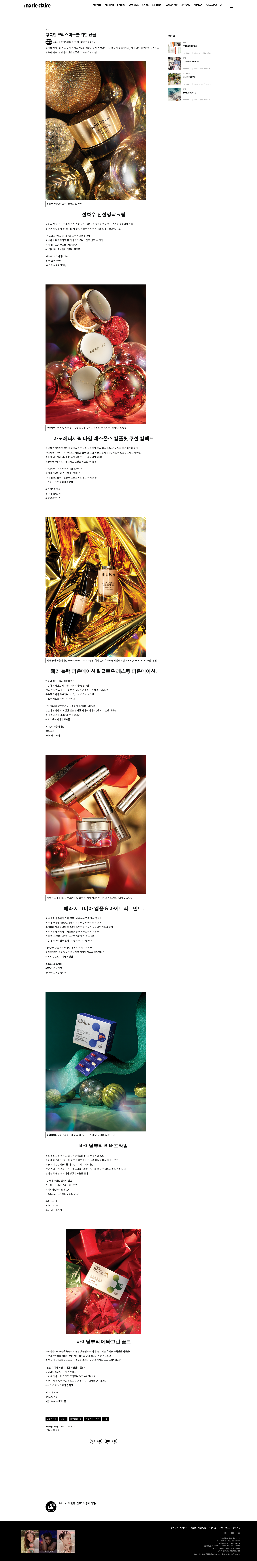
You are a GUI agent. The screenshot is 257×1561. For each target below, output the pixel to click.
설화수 (63, 1419)
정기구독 (174, 1527)
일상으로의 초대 (189, 77)
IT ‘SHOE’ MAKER (191, 61)
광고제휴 (236, 1527)
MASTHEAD (224, 1527)
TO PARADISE (189, 92)
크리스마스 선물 (93, 1419)
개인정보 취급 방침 (198, 1527)
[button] (221, 5)
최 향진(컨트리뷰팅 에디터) (69, 42)
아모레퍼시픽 (76, 1419)
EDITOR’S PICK (190, 46)
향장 (47, 30)
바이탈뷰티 (51, 1419)
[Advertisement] (104, 1469)
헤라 (105, 1419)
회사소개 (184, 1527)
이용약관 (212, 1527)
